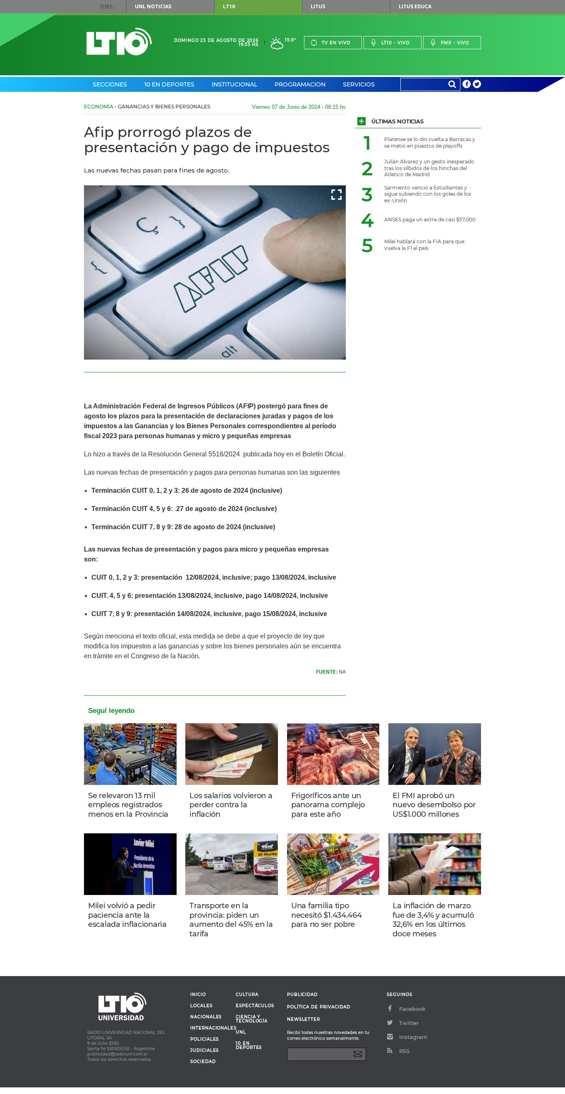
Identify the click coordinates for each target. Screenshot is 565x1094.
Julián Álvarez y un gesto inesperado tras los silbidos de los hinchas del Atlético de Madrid (429, 168)
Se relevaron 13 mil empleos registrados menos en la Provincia (128, 805)
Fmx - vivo (455, 43)
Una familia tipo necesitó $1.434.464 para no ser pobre (326, 915)
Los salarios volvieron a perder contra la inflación (230, 805)
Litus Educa (415, 6)
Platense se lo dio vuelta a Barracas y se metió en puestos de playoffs (429, 142)
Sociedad (203, 1062)
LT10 (229, 6)
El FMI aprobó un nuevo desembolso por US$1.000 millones (434, 805)
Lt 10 (119, 41)
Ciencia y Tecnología (252, 1019)
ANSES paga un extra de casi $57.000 (430, 219)
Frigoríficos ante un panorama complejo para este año (328, 805)
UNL (106, 6)
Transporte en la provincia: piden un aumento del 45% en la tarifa (231, 919)
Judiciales (204, 1050)
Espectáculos (255, 1006)
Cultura (247, 995)
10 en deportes (249, 1045)
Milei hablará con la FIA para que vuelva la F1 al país (424, 244)
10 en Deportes (169, 84)
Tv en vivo (336, 43)
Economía (98, 106)
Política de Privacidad (318, 1007)
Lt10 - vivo (395, 43)
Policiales (204, 1039)
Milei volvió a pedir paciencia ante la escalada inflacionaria (127, 915)
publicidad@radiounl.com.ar (117, 1054)
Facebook (412, 1008)
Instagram (413, 1037)
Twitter (409, 1023)
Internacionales (210, 1028)
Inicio (198, 995)
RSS (404, 1051)
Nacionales (206, 1017)
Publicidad (302, 994)
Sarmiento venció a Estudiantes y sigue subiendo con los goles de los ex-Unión (427, 194)
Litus (318, 6)
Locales (201, 1006)
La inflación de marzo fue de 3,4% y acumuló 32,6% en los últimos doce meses (433, 919)
